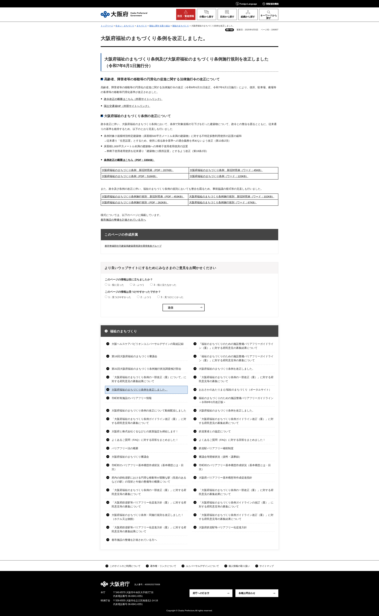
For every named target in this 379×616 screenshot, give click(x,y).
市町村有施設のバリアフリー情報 (132, 398)
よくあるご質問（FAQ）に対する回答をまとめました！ (145, 439)
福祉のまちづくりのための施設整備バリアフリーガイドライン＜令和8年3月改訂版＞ (236, 400)
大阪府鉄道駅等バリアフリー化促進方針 (223, 527)
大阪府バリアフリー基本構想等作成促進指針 (225, 477)
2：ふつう (138, 285)
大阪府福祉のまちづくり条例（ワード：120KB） (219, 176)
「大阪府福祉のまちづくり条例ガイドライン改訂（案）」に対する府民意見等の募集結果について (236, 517)
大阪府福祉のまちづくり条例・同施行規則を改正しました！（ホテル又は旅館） (148, 517)
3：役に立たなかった (165, 285)
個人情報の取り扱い (239, 566)
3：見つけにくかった (172, 297)
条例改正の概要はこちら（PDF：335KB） (129, 159)
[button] (246, 3)
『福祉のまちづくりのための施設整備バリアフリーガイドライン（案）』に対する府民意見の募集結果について (236, 345)
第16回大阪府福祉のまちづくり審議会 (134, 356)
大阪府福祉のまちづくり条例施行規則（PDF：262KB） (135, 202)
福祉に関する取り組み (159, 26)
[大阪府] (124, 14)
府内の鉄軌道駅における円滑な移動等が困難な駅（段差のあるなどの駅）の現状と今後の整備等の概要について (149, 479)
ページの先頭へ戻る (279, 581)
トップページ (107, 26)
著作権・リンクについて (163, 566)
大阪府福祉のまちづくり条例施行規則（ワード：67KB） (223, 202)
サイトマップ (267, 566)
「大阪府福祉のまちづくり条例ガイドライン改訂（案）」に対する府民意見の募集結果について (236, 421)
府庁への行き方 (201, 593)
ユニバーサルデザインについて (202, 566)
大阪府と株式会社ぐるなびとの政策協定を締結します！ (145, 431)
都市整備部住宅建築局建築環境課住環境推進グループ (133, 246)
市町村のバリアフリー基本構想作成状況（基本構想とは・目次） (148, 467)
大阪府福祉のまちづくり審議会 (130, 456)
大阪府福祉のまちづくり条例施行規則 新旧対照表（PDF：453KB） (143, 196)
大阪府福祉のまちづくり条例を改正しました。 (227, 368)
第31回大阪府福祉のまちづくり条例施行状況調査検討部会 (146, 368)
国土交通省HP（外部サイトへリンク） (127, 106)
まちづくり (141, 26)
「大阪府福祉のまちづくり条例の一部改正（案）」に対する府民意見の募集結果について (236, 492)
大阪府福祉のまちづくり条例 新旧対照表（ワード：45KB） (226, 170)
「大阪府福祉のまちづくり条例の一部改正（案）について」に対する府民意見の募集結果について (149, 379)
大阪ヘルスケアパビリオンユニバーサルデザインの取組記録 (148, 343)
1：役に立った (116, 285)
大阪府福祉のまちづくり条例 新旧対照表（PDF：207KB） (138, 170)
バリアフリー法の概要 (125, 448)
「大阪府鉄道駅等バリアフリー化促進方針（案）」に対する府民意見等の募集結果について (149, 529)
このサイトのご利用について (125, 566)
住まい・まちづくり (124, 26)
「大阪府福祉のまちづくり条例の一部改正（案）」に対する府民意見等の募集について (236, 379)
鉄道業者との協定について (215, 431)
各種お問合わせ (247, 593)
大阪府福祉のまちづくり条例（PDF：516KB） (130, 176)
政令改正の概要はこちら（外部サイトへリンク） (133, 99)
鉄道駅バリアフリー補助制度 (216, 448)
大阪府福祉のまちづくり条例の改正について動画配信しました (149, 410)
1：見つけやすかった (119, 297)
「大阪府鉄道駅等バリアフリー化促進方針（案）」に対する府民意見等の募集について (149, 504)
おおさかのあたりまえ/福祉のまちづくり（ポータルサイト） (235, 389)
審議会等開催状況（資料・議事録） (220, 456)
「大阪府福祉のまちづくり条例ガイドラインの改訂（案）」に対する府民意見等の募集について (236, 504)
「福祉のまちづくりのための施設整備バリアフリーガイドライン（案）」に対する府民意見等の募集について (236, 358)
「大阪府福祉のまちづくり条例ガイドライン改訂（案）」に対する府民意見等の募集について (149, 421)
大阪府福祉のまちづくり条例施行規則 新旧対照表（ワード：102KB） (231, 196)
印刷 (231, 30)
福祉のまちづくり (180, 26)
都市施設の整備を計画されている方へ (123, 219)
